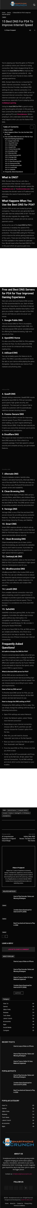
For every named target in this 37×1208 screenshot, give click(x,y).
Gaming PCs (18, 813)
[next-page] (6, 936)
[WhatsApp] (24, 35)
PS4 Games (26, 813)
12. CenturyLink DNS (14, 163)
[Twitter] (15, 35)
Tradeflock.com (7, 189)
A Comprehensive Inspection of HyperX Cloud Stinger (9, 839)
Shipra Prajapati (11, 30)
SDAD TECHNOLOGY (26, 1200)
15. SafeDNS (11, 169)
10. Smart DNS (12, 159)
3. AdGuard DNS (12, 145)
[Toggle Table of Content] (31, 127)
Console (5, 813)
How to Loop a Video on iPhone (24, 961)
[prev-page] (3, 936)
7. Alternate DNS (12, 153)
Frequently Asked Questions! (14, 172)
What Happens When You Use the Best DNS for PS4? (19, 133)
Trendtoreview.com (23, 189)
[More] (28, 35)
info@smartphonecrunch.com (22, 1174)
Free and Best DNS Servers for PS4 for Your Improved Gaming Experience (19, 138)
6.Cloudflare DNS (12, 151)
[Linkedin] (16, 1188)
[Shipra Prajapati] (3, 30)
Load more (18, 993)
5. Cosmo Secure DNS (14, 149)
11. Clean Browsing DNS (14, 161)
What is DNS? (8, 130)
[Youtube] (31, 1188)
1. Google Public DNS (13, 141)
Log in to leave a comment (18, 949)
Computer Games (23, 810)
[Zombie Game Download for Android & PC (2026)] (7, 914)
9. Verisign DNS (12, 157)
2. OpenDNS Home (12, 143)
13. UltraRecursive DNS (14, 165)
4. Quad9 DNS (12, 147)
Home (3, 12)
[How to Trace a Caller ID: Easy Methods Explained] (7, 978)
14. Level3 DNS (12, 167)
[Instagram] (11, 1188)
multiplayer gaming (9, 103)
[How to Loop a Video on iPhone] (7, 963)
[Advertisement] (18, 267)
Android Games (12, 810)
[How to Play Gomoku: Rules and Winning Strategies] (7, 900)
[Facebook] (10, 35)
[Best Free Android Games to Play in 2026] (7, 927)
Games (9, 12)
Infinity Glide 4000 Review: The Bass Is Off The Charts (27, 839)
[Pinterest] (19, 35)
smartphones (6, 815)
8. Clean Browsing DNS (14, 155)
